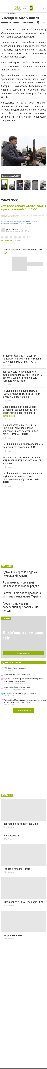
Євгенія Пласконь (12, 229)
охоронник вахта (12, 935)
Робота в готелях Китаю (16, 868)
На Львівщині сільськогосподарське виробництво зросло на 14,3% (23, 445)
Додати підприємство (23, 710)
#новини (10, 222)
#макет (28, 224)
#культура (17, 222)
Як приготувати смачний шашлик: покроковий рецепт (21, 584)
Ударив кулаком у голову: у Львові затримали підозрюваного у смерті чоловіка (22, 460)
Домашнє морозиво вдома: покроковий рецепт (20, 573)
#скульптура (14, 224)
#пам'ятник (26, 222)
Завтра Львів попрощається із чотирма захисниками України (22, 594)
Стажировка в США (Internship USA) (23, 902)
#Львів (3, 222)
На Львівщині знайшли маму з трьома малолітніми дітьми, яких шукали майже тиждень (21, 393)
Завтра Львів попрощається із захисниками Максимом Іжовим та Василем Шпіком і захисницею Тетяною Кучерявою (22, 376)
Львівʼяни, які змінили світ (23, 635)
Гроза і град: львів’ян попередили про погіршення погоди (20, 607)
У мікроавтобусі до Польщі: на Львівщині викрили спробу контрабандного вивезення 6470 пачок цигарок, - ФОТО (21, 430)
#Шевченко (5, 224)
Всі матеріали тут (23, 653)
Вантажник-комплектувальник (20, 823)
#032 (22, 224)
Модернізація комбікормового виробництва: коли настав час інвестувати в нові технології (20, 409)
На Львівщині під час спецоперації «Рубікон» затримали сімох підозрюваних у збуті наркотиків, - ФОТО (22, 478)
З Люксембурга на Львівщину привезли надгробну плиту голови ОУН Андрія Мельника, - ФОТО (22, 358)
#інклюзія (34, 222)
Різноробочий (11, 835)
